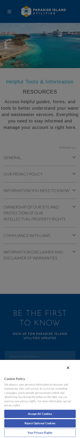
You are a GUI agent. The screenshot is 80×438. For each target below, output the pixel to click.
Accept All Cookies (40, 414)
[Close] (68, 367)
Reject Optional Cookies (40, 423)
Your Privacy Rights (40, 432)
